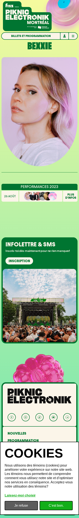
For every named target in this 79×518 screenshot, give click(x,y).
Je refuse (21, 505)
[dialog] (39, 478)
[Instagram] (25, 417)
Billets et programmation (31, 36)
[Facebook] (12, 417)
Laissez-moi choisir (20, 495)
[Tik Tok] (39, 417)
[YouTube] (53, 417)
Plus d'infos (70, 196)
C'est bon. (56, 505)
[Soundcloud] (67, 417)
